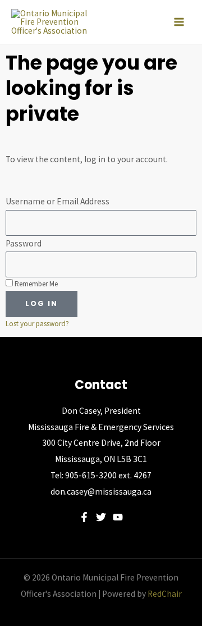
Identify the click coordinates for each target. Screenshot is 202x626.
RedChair (165, 593)
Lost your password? (37, 323)
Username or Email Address (57, 201)
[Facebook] (84, 517)
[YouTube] (118, 517)
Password (24, 243)
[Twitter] (101, 517)
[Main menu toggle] (179, 22)
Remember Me (35, 284)
